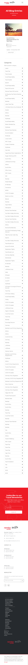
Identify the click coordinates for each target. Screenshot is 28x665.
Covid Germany (9, 336)
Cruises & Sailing (9, 602)
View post (11, 52)
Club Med (7, 150)
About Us (6, 631)
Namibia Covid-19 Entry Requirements (10, 354)
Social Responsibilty (10, 121)
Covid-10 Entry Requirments (12, 364)
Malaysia (7, 612)
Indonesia (7, 615)
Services (6, 632)
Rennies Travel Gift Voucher (11, 91)
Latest (6, 68)
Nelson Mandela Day (10, 124)
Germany (7, 325)
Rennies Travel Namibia (10, 130)
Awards (7, 110)
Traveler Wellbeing (9, 438)
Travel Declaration (9, 461)
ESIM (6, 470)
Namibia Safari (8, 398)
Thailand (7, 608)
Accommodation (9, 133)
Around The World (9, 246)
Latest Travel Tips (9, 104)
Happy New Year (9, 392)
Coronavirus (8, 187)
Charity (7, 299)
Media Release (8, 181)
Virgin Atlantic (8, 204)
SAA (6, 176)
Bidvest (7, 199)
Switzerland (8, 628)
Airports (7, 237)
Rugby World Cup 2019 (10, 156)
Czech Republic (9, 611)
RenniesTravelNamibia (10, 227)
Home (5, 635)
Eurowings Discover (10, 322)
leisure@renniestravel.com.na (13, 540)
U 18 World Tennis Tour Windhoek (13, 107)
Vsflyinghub (8, 207)
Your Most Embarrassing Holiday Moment (13, 231)
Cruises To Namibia (9, 144)
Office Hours (8, 170)
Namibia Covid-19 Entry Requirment (13, 328)
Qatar (6, 272)
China (6, 616)
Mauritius (7, 619)
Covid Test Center (9, 313)
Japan (6, 613)
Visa (6, 430)
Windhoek (7, 135)
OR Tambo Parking (9, 293)
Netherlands (8, 257)
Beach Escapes (8, 601)
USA (6, 467)
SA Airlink (7, 278)
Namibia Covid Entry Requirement (13, 381)
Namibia (7, 101)
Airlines (7, 112)
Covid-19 (7, 280)
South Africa (8, 158)
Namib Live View (9, 196)
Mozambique (8, 621)
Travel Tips (7, 71)
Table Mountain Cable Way (11, 235)
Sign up (13, 512)
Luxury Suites (8, 138)
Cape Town (7, 453)
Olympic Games (9, 351)
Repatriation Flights (10, 249)
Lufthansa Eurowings (10, 161)
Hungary (7, 624)
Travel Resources (8, 634)
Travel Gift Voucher (9, 88)
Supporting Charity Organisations (13, 153)
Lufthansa (7, 345)
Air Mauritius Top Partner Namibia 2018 (13, 95)
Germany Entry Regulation (11, 375)
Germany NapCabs (9, 255)
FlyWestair (7, 118)
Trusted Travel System (10, 367)
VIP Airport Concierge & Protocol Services (13, 287)
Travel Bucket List (9, 243)
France (6, 625)
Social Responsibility (10, 77)
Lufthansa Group (9, 269)
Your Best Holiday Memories (12, 213)
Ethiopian (7, 275)
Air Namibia (8, 184)
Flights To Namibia (9, 311)
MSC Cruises (8, 141)
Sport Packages (9, 605)
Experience (7, 603)
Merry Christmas (9, 384)
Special (7, 82)
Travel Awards (8, 74)
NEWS (6, 190)
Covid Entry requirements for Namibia (13, 39)
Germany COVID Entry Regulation (13, 378)
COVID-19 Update (9, 193)
